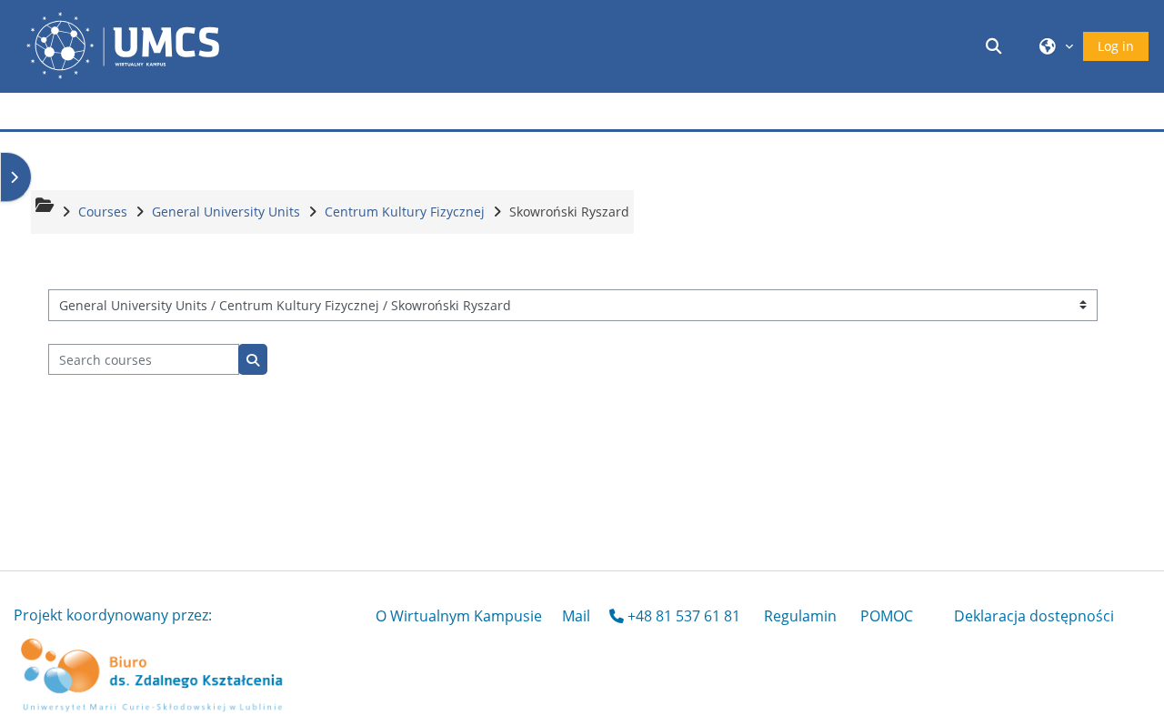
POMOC (886, 616)
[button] (996, 46)
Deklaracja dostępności (1034, 616)
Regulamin (800, 616)
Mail (576, 616)
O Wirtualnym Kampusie (459, 616)
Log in (1116, 46)
